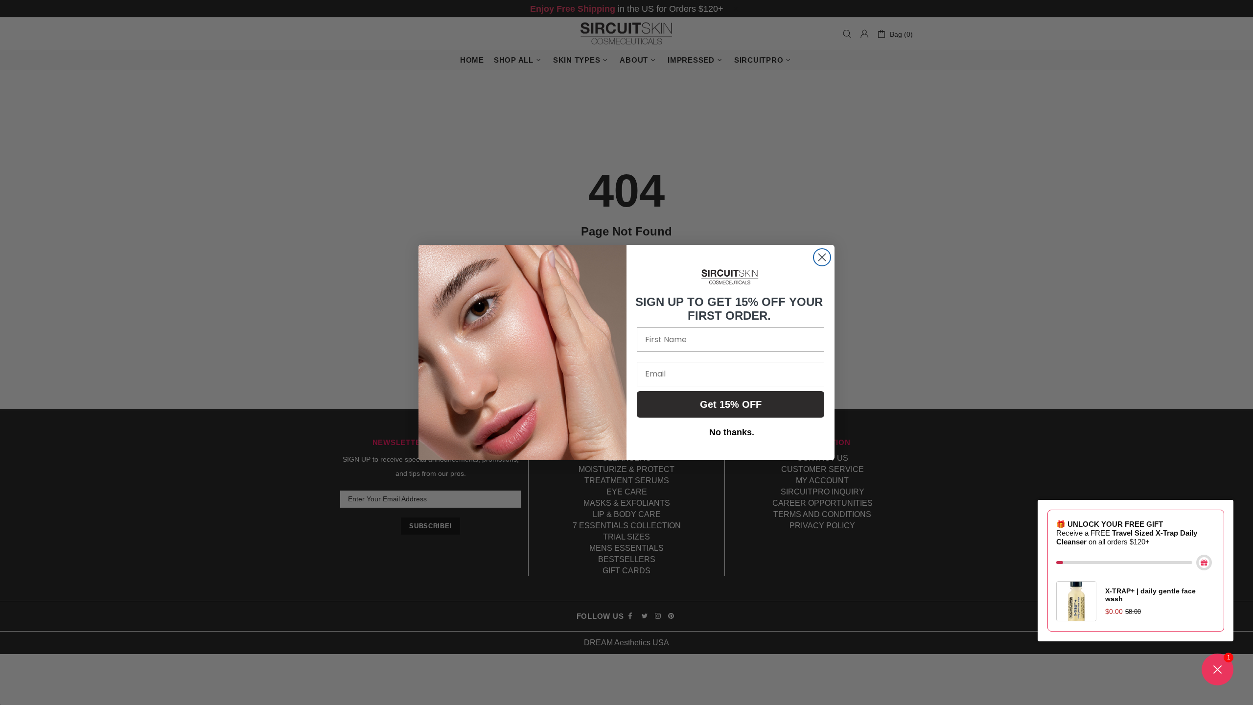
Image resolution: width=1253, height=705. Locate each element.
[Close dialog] (822, 257)
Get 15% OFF (731, 404)
